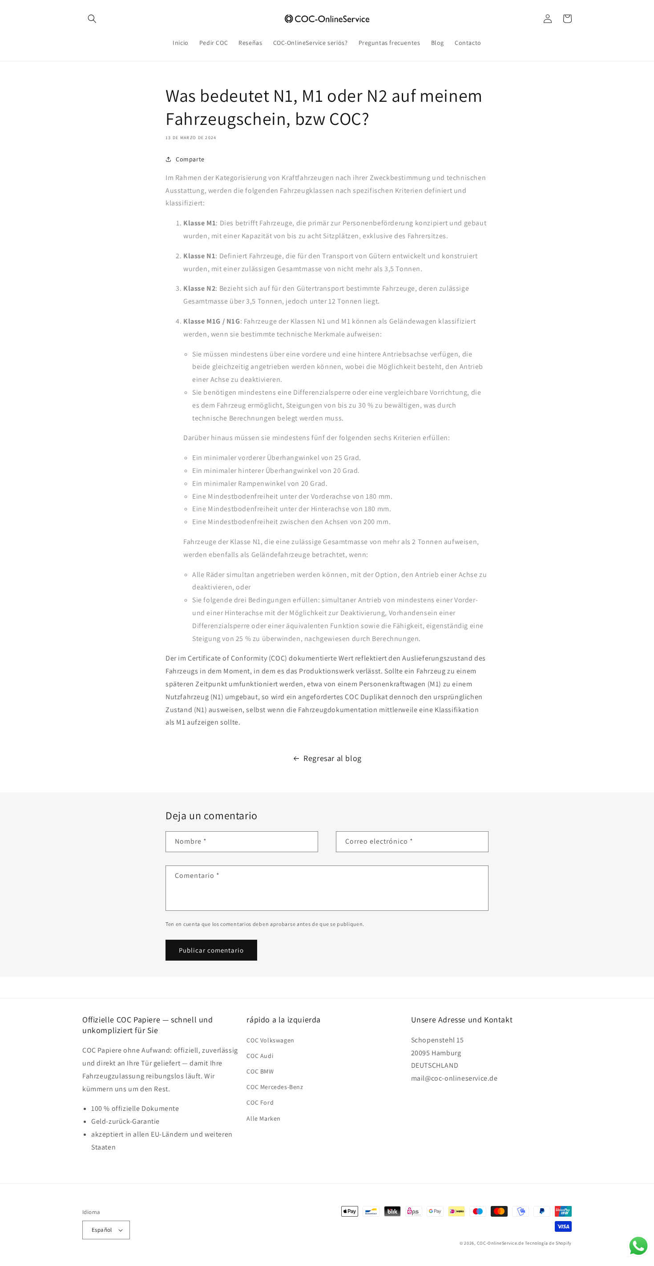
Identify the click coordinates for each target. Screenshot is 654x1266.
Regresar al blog (332, 758)
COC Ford (260, 1102)
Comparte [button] (190, 159)
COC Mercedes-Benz (274, 1087)
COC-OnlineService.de (500, 1243)
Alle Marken (263, 1118)
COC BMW (260, 1071)
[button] (92, 18)
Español (102, 1230)
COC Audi (259, 1056)
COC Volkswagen (270, 1040)
